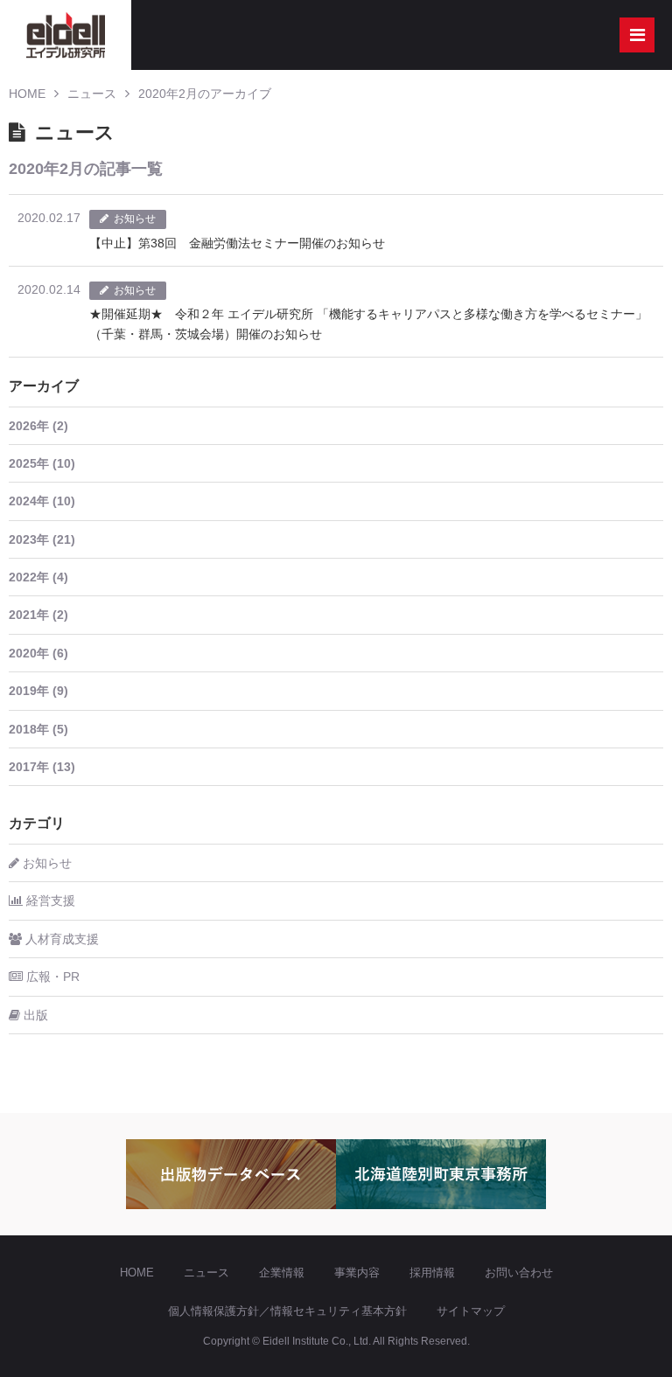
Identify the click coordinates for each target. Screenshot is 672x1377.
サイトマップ (471, 1311)
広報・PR (51, 977)
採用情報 (432, 1272)
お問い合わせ (519, 1272)
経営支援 (49, 901)
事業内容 (357, 1272)
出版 (34, 1015)
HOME (27, 94)
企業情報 (281, 1272)
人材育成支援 (60, 939)
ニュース (91, 94)
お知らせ (45, 863)
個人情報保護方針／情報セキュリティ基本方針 (287, 1311)
